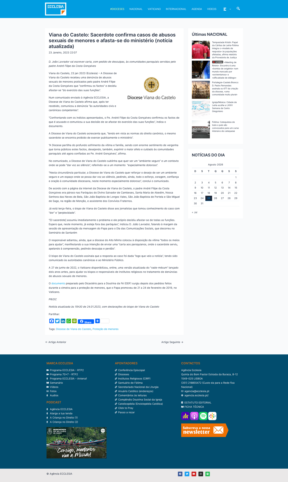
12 (215, 187)
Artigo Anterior (55, 342)
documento (58, 283)
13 (222, 187)
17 (202, 192)
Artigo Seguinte (172, 342)
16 (195, 192)
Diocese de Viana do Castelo (73, 329)
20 (222, 192)
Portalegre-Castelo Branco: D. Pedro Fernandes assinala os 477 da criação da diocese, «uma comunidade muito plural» (225, 88)
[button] (229, 9)
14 (229, 187)
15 (236, 187)
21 (229, 192)
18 (208, 192)
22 (235, 192)
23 (195, 198)
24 (202, 198)
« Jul (194, 212)
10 (202, 187)
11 (209, 187)
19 (215, 192)
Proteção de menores (105, 329)
